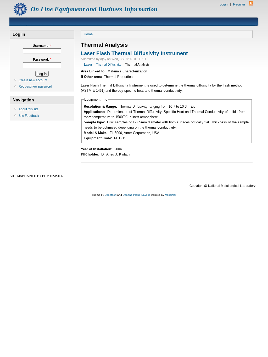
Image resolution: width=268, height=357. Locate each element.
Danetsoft (110, 194)
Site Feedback (29, 116)
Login (224, 4)
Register (239, 4)
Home (88, 34)
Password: (42, 59)
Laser (88, 64)
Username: (42, 46)
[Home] (20, 14)
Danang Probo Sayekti (136, 194)
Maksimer (170, 194)
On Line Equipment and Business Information (94, 9)
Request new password (35, 86)
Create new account (33, 80)
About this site (28, 109)
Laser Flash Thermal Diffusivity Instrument (134, 53)
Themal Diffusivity (108, 64)
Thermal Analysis (137, 64)
